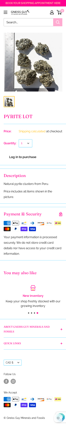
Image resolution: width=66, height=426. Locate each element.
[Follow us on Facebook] (6, 381)
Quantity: (10, 143)
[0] (59, 12)
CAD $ (9, 362)
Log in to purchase (22, 157)
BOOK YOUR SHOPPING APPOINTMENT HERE (33, 3)
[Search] (57, 22)
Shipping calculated (32, 131)
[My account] (52, 12)
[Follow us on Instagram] (13, 381)
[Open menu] (5, 12)
